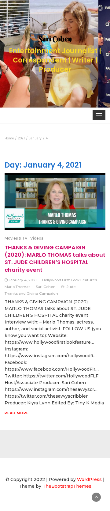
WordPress (89, 479)
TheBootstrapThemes (66, 486)
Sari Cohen (46, 286)
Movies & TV (16, 238)
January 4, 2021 (23, 280)
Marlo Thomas (17, 286)
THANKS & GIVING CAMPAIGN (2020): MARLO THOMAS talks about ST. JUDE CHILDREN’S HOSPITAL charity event (55, 259)
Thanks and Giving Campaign (31, 293)
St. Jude (68, 286)
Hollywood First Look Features (69, 280)
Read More (17, 413)
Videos (36, 238)
